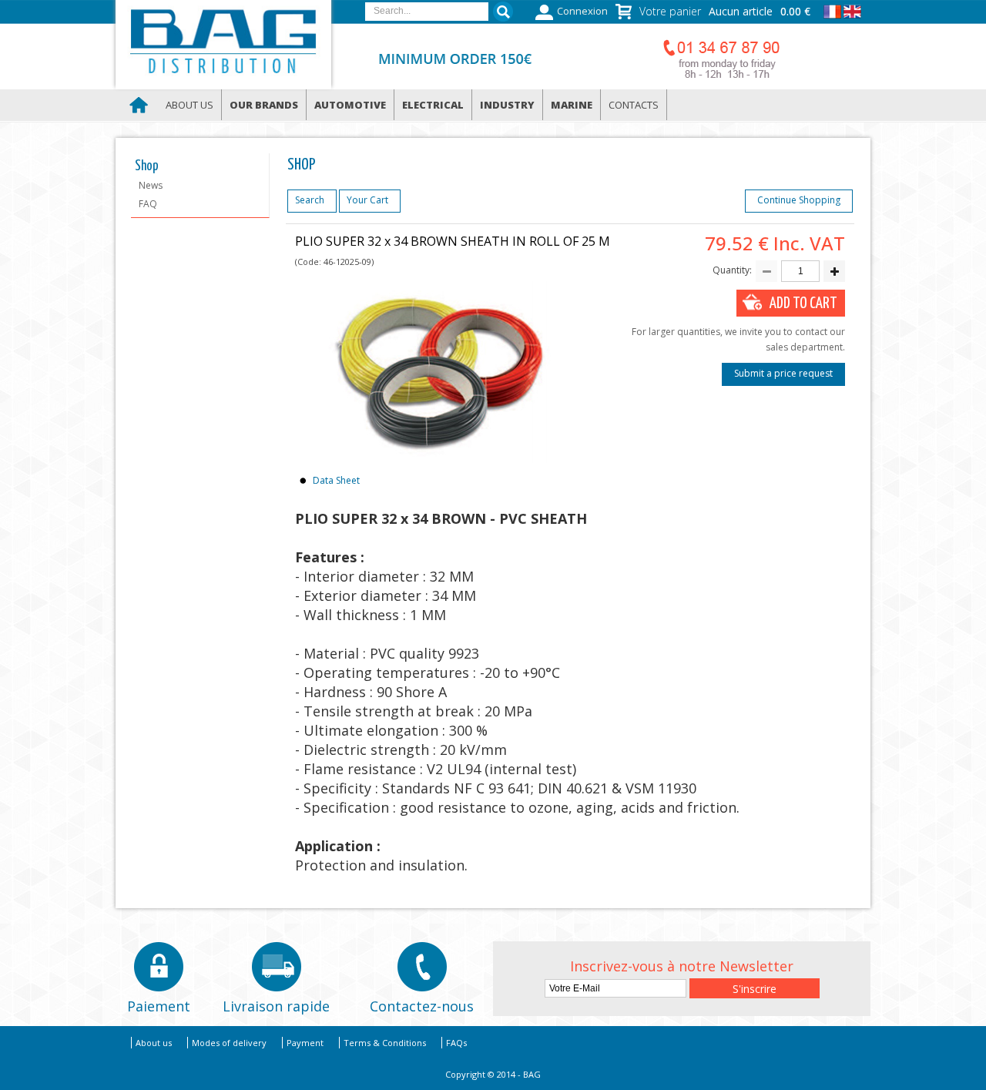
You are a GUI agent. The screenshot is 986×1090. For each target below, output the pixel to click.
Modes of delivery (229, 1042)
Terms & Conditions (385, 1042)
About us (189, 105)
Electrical (433, 105)
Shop (147, 166)
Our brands (264, 105)
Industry (507, 105)
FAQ (148, 203)
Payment (305, 1042)
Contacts (634, 105)
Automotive (350, 105)
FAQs (456, 1042)
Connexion (582, 11)
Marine (571, 105)
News (151, 185)
